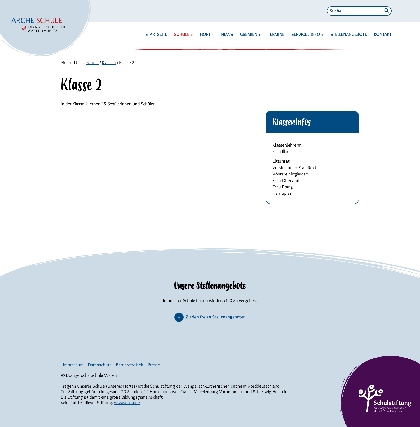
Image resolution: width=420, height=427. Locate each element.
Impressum (73, 364)
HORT (206, 34)
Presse (154, 364)
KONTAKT (383, 34)
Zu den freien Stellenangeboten (216, 316)
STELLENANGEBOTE (349, 34)
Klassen (109, 62)
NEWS (227, 34)
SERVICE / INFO (306, 34)
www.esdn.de (127, 402)
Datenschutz (100, 364)
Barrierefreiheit (129, 364)
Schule (92, 62)
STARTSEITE (156, 34)
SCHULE (182, 34)
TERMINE (276, 34)
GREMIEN (249, 34)
